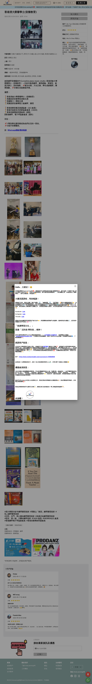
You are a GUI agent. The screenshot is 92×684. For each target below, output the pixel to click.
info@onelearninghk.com (24, 336)
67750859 (47, 335)
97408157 (54, 335)
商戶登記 (46, 346)
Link (23, 311)
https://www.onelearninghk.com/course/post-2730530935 (37, 357)
